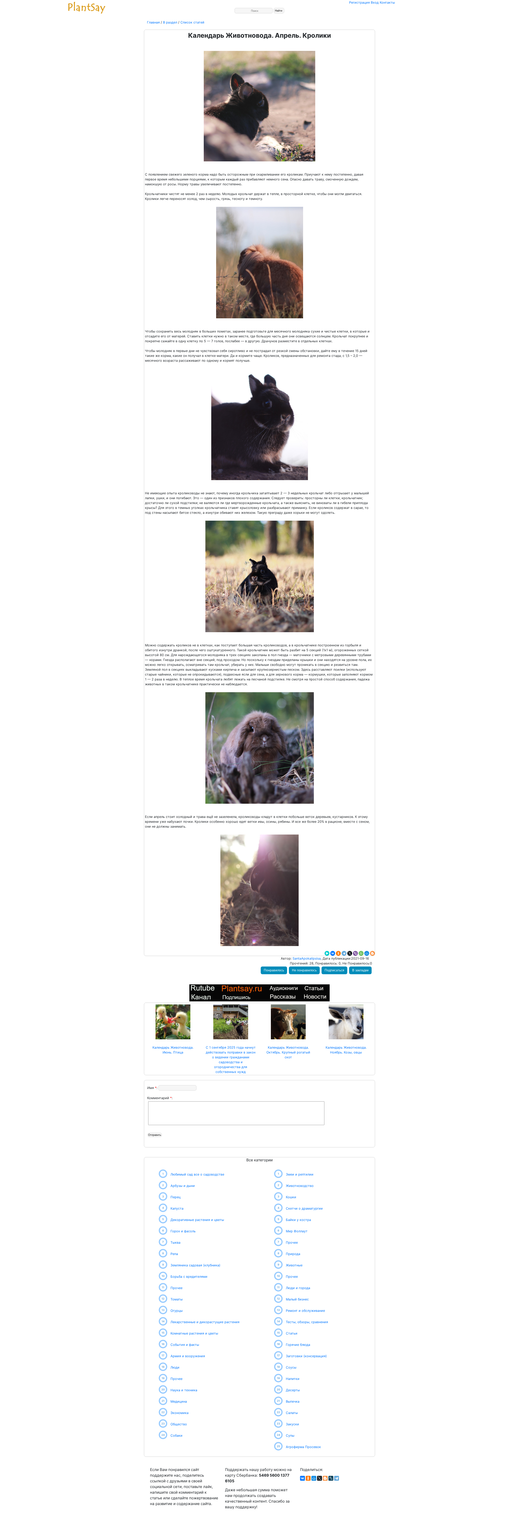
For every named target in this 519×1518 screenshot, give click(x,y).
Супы (290, 1435)
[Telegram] (344, 953)
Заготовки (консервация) (306, 1356)
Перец (175, 1197)
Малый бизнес (297, 1299)
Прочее (176, 1288)
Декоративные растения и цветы (197, 1220)
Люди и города (298, 1288)
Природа (293, 1254)
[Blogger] (372, 953)
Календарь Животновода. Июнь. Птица (172, 1049)
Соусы (291, 1367)
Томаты (176, 1299)
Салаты (292, 1413)
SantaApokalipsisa (306, 958)
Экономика (179, 1413)
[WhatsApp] (361, 953)
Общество (178, 1424)
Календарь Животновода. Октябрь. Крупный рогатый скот (288, 1052)
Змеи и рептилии (299, 1174)
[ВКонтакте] (332, 953)
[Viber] (355, 953)
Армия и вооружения (187, 1356)
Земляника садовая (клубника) (195, 1265)
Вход (375, 2)
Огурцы (176, 1311)
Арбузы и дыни (182, 1186)
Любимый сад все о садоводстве (197, 1174)
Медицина (178, 1401)
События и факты (184, 1345)
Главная (154, 22)
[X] (349, 953)
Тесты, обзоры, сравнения (307, 1322)
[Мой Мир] (366, 953)
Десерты (293, 1390)
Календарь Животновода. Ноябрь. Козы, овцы (346, 1049)
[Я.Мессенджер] (327, 953)
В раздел (169, 22)
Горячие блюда (298, 1345)
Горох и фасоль (183, 1231)
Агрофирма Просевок (303, 1447)
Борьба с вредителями (188, 1276)
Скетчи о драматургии (304, 1208)
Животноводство (300, 1186)
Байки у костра (298, 1220)
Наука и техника (183, 1390)
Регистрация (359, 2)
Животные (294, 1265)
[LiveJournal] (330, 1478)
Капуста (176, 1208)
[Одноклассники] (338, 953)
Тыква (175, 1242)
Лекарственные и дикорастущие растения (204, 1322)
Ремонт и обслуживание (305, 1311)
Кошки (291, 1197)
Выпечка (292, 1401)
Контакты (387, 2)
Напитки (292, 1379)
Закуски (292, 1424)
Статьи (291, 1333)
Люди (174, 1367)
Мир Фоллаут (297, 1231)
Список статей (192, 22)
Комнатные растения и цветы (194, 1333)
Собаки (176, 1435)
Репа (174, 1254)
